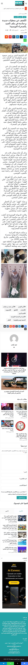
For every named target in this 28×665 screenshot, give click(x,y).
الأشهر (7, 511)
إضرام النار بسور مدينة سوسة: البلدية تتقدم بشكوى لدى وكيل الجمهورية (21, 414)
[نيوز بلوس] (19, 3)
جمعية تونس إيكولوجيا (19, 320)
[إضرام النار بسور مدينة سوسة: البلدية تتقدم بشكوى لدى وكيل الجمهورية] (21, 406)
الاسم (25, 472)
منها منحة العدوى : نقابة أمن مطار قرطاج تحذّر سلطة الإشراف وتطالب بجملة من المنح (21, 436)
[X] (22, 326)
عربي (16, 17)
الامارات (23, 310)
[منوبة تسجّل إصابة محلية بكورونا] (7, 423)
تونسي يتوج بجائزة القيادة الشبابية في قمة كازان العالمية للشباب (10, 549)
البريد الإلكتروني (23, 478)
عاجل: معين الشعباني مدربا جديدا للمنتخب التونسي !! (12, 8)
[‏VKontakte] (8, 326)
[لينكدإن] (19, 326)
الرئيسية (23, 13)
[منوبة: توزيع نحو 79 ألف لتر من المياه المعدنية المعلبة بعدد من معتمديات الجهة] (22, 542)
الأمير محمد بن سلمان (8, 306)
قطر (9, 320)
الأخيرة (21, 511)
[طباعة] (25, 329)
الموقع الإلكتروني (23, 485)
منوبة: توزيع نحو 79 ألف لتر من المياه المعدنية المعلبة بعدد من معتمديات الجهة (9, 541)
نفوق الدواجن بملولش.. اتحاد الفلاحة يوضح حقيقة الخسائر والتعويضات (10, 534)
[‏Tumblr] (16, 326)
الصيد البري (22, 313)
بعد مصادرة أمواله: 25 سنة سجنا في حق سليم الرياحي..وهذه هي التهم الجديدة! (7, 414)
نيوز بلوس (22, 30)
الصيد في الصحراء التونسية (18, 316)
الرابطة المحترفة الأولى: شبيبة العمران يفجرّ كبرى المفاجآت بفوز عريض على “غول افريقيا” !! (9, 526)
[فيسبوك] (25, 326)
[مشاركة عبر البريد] (5, 326)
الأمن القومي (21, 306)
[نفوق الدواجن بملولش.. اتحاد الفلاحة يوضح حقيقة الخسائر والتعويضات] (22, 535)
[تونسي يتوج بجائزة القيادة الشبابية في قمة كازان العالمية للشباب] (22, 549)
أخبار (20, 13)
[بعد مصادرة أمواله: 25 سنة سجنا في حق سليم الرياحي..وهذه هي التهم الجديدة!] (7, 406)
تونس (20, 17)
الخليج (15, 310)
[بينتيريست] (13, 326)
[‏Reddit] (10, 326)
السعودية (8, 310)
